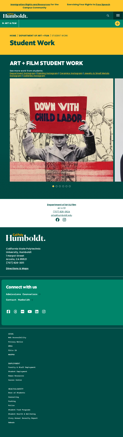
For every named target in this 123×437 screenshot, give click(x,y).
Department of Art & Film (61, 205)
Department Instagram (22, 73)
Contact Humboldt (18, 299)
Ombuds (11, 422)
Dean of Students (16, 393)
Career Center (15, 380)
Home (13, 36)
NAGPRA (11, 354)
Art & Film (10, 23)
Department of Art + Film (34, 36)
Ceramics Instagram (71, 73)
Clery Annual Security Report (23, 418)
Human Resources (16, 376)
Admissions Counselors (22, 294)
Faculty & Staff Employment (22, 367)
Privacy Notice (15, 342)
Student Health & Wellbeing (22, 414)
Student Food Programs (19, 410)
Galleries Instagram (34, 76)
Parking (12, 401)
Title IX (12, 350)
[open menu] (118, 16)
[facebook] (58, 220)
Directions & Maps (17, 268)
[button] (108, 16)
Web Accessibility (17, 337)
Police (11, 405)
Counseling (13, 397)
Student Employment (17, 371)
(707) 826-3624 (61, 212)
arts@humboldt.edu (61, 215)
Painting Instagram (47, 73)
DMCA (10, 346)
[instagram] (65, 220)
